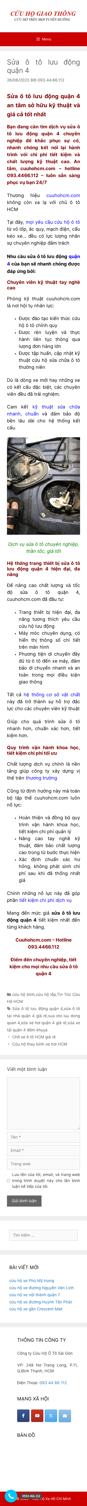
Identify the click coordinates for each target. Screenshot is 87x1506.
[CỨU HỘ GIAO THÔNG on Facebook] (23, 1415)
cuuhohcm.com (63, 195)
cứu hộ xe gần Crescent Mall (35, 1309)
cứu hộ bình (23, 994)
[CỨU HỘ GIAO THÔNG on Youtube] (37, 1415)
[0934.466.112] (11, 1496)
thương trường (41, 778)
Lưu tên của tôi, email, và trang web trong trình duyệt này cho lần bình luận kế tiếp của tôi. (46, 1180)
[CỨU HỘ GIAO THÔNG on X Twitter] (51, 1415)
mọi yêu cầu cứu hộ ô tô (53, 222)
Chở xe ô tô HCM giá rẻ (34, 1037)
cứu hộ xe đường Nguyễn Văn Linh (41, 1288)
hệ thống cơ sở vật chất (52, 694)
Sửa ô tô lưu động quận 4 (37, 1008)
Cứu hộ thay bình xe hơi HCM (39, 1044)
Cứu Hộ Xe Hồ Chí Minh (51, 1498)
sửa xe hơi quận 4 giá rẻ (43, 1022)
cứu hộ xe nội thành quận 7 (34, 1294)
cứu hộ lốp (46, 994)
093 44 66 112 (53, 1382)
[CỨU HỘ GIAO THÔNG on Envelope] (65, 1416)
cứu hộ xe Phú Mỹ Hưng (31, 1280)
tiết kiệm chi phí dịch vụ (45, 900)
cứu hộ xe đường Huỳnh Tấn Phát (40, 1302)
